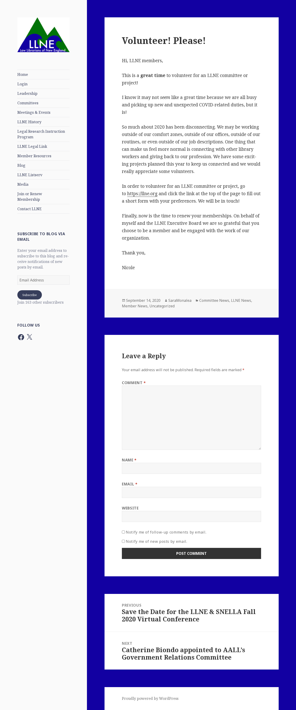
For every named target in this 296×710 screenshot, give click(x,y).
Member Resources (34, 155)
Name (129, 460)
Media (22, 184)
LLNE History (29, 121)
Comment (134, 382)
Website (130, 508)
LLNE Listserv (29, 174)
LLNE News (241, 300)
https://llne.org (142, 194)
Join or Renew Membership (29, 196)
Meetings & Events (33, 112)
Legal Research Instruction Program (41, 134)
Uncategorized (162, 306)
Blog (21, 165)
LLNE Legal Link (32, 146)
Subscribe (29, 295)
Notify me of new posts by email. (156, 541)
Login (22, 83)
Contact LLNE (29, 208)
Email (129, 484)
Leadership (27, 93)
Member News (135, 306)
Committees (27, 102)
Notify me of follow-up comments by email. (166, 532)
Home (22, 74)
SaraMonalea (179, 300)
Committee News (214, 300)
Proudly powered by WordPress (150, 698)
